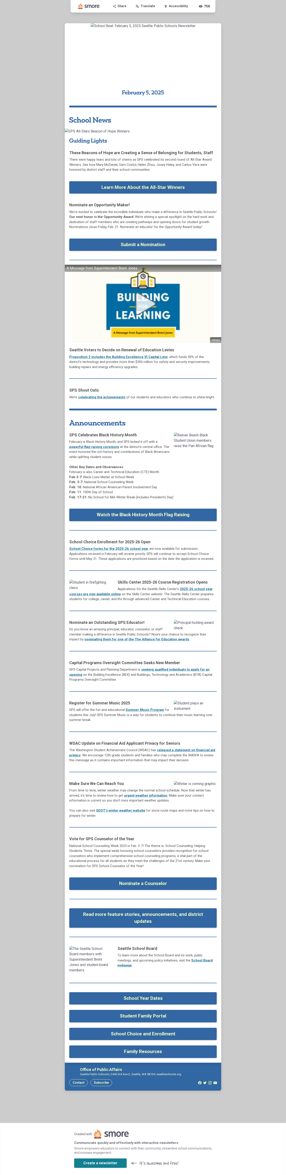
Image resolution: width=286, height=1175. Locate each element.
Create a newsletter (100, 1163)
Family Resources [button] (143, 1051)
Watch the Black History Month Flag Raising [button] (143, 514)
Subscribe (101, 1082)
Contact (78, 1082)
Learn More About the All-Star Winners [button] (143, 187)
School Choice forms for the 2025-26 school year (108, 549)
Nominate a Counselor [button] (143, 883)
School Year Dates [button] (143, 998)
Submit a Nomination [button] (143, 244)
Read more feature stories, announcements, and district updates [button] (143, 918)
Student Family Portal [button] (143, 1016)
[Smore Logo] (89, 6)
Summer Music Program (145, 710)
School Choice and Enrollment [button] (143, 1033)
